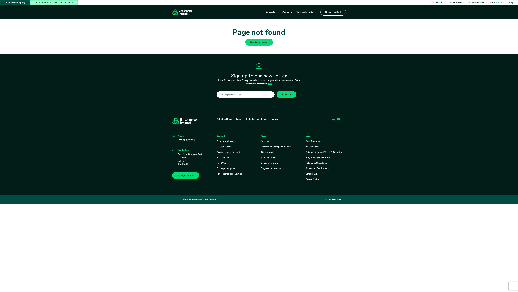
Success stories (269, 157)
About (285, 12)
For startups (223, 157)
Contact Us (496, 2)
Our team (265, 141)
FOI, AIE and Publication (318, 157)
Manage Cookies (185, 175)
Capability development (228, 152)
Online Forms (455, 2)
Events (274, 119)
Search (438, 2)
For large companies (226, 168)
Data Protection (314, 141)
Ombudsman (312, 173)
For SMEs (221, 163)
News (239, 119)
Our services (267, 152)
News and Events (305, 12)
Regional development (272, 168)
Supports (271, 12)
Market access (224, 146)
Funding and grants (226, 141)
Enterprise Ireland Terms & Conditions (325, 152)
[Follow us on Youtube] (338, 119)
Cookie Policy (312, 179)
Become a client (333, 12)
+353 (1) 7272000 (186, 140)
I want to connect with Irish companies (54, 2)
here (270, 83)
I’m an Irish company (15, 2)
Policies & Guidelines (316, 163)
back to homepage (259, 42)
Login (512, 2)
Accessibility (312, 146)
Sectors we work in (270, 163)
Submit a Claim (476, 2)
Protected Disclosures (317, 168)
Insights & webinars (256, 119)
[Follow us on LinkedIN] (333, 119)
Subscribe (286, 94)
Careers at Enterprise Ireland (276, 146)
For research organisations (230, 173)
